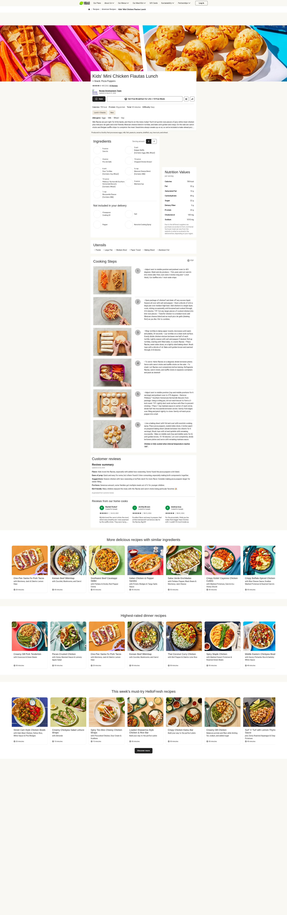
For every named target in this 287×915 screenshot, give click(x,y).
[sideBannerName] (179, 150)
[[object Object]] (186, 99)
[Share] (192, 99)
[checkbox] (93, 86)
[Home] (89, 9)
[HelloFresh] (84, 3)
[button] (125, 141)
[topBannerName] (143, 19)
